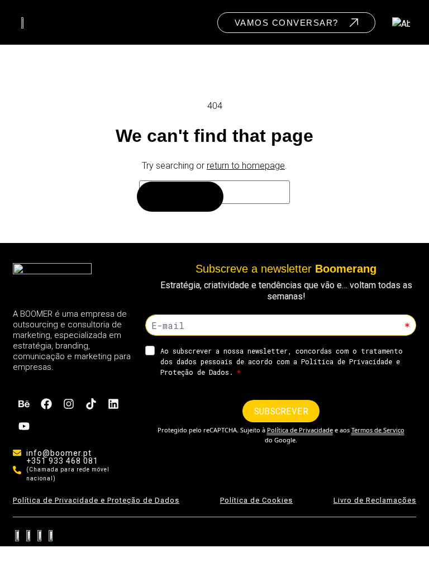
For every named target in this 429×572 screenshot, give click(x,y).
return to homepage (246, 165)
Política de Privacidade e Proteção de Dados (96, 500)
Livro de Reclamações (374, 500)
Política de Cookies (256, 500)
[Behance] (24, 404)
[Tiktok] (91, 404)
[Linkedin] (113, 404)
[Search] (180, 197)
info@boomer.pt (59, 453)
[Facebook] (46, 404)
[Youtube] (24, 426)
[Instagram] (69, 404)
